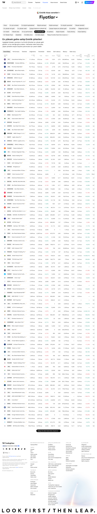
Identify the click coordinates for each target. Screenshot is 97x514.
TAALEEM (9, 362)
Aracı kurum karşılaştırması (54, 457)
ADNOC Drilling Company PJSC (20, 144)
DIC (9, 237)
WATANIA (9, 388)
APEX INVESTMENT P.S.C (18, 396)
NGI (9, 374)
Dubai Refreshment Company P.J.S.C (19, 392)
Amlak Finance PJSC (17, 255)
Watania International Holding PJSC (19, 388)
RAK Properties (17, 300)
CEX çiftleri (33, 456)
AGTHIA (9, 222)
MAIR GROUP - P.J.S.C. (17, 296)
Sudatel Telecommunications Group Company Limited (19, 314)
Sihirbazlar (68, 467)
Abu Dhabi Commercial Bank (19, 85)
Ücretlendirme (51, 446)
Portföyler (32, 481)
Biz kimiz (50, 472)
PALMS (8, 359)
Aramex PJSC (15, 207)
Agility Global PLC (16, 137)
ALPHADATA (10, 266)
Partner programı (85, 459)
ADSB (9, 337)
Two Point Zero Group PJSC (20, 200)
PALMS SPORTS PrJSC (17, 359)
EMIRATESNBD (10, 63)
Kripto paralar (33, 454)
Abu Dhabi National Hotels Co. (19, 233)
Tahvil (31, 452)
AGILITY (9, 137)
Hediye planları (51, 449)
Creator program (70, 449)
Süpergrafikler (34, 444)
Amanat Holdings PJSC (18, 385)
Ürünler (30, 2)
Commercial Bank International (19, 351)
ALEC (9, 163)
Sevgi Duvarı (69, 446)
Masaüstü (32, 494)
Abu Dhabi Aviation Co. (20, 189)
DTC (9, 270)
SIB (9, 218)
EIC (9, 318)
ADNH (8, 233)
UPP (9, 418)
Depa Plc (14, 329)
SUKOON (9, 203)
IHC (9, 59)
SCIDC (8, 411)
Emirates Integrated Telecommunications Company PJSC (19, 152)
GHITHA (9, 211)
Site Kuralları (69, 451)
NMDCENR (9, 133)
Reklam (83, 456)
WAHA (8, 325)
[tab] (5, 25)
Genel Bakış (51, 454)
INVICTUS (9, 159)
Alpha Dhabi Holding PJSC (20, 70)
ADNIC (8, 185)
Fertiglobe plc (16, 166)
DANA (8, 370)
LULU (9, 100)
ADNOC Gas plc (18, 77)
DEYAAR (9, 288)
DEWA (8, 96)
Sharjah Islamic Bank (17, 218)
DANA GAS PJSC (16, 370)
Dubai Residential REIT (19, 292)
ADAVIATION (10, 188)
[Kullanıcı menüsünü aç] (82, 2)
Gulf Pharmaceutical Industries (19, 377)
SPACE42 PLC (16, 285)
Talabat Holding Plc (18, 148)
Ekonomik (32, 472)
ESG (9, 303)
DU (8, 151)
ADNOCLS (9, 140)
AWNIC (8, 403)
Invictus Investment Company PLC (19, 159)
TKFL (9, 355)
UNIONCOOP (10, 277)
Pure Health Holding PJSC (20, 111)
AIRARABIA (9, 192)
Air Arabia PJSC (18, 192)
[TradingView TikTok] (22, 449)
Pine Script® (33, 488)
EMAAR (9, 81)
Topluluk (37, 2)
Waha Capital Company (17, 326)
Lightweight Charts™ (86, 448)
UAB (9, 333)
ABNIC (8, 311)
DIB (9, 118)
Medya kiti (50, 480)
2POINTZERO (10, 200)
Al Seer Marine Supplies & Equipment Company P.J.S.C (19, 340)
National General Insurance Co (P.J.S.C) (19, 374)
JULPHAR (9, 377)
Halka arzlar (33, 477)
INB (9, 399)
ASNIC (8, 414)
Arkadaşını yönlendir (71, 448)
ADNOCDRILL (10, 144)
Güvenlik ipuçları (52, 501)
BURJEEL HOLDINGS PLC (19, 214)
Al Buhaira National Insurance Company (19, 311)
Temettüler (33, 475)
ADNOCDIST (10, 89)
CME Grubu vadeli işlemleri (54, 464)
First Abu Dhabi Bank (17, 66)
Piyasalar (45, 2)
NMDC (8, 103)
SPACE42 (9, 285)
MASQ (8, 114)
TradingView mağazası (53, 485)
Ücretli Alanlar (69, 470)
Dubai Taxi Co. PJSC (17, 270)
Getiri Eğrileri (33, 483)
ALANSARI (9, 344)
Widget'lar (83, 444)
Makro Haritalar (34, 486)
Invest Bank (15, 400)
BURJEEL (9, 214)
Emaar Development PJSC (20, 107)
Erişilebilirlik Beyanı (52, 499)
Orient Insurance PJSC (17, 174)
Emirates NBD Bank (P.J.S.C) (20, 63)
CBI (9, 351)
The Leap (50, 459)
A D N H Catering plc (17, 307)
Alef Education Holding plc (19, 425)
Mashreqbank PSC (16, 115)
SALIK (9, 248)
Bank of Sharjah (16, 263)
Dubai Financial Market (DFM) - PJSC (19, 407)
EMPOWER (9, 240)
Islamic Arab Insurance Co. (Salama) (19, 381)
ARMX (8, 207)
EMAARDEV (10, 107)
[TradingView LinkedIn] (16, 449)
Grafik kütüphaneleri (86, 446)
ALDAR (8, 92)
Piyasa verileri (51, 448)
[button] (33, 2)
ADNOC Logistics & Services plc (19, 140)
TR (78, 2)
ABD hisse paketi (52, 467)
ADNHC (9, 307)
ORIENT (9, 174)
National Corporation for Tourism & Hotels (19, 281)
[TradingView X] (3, 449)
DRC (9, 392)
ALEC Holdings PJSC (17, 163)
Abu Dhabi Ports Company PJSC (19, 126)
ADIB (9, 129)
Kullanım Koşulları (52, 493)
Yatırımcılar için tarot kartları (55, 486)
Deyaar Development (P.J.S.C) (19, 288)
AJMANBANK (10, 322)
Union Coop (17, 277)
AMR (9, 177)
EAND (9, 74)
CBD (9, 170)
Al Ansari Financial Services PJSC (19, 344)
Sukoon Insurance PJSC (19, 203)
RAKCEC (9, 244)
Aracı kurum (54, 2)
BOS (9, 262)
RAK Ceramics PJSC (18, 244)
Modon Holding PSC (17, 155)
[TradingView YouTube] (9, 449)
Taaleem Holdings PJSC (19, 363)
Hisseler (32, 449)
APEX (9, 396)
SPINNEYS (9, 225)
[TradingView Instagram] (13, 449)
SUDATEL (9, 314)
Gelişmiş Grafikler (85, 449)
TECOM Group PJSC (17, 259)
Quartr (17, 467)
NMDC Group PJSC (16, 103)
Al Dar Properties (16, 92)
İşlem (67, 457)
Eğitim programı (85, 461)
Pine (31, 459)
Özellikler (50, 444)
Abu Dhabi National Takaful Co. (19, 355)
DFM (9, 407)
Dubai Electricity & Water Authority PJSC (19, 96)
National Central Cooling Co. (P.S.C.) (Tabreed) (19, 274)
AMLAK (9, 255)
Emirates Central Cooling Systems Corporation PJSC (19, 240)
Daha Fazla (63, 2)
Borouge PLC (16, 122)
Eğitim (67, 459)
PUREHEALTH (10, 111)
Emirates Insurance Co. (17, 318)
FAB (9, 66)
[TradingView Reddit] (25, 449)
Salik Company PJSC (17, 248)
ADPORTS (9, 126)
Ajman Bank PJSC (19, 322)
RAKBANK (9, 196)
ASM (9, 340)
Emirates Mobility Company (20, 422)
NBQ (9, 366)
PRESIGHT (9, 251)
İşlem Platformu (85, 451)
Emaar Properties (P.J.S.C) (18, 81)
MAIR (9, 296)
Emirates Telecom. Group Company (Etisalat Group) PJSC (19, 74)
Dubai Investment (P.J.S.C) (18, 237)
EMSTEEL (9, 181)
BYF (31, 451)
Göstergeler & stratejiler (71, 465)
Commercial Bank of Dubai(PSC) (19, 170)
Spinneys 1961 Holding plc (19, 226)
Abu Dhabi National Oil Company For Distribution (20, 89)
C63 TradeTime (52, 488)
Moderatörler (69, 453)
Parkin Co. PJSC (16, 348)
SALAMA (9, 381)
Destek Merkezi (52, 477)
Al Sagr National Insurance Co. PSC (19, 414)
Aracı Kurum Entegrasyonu (88, 457)
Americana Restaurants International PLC (19, 177)
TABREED (9, 274)
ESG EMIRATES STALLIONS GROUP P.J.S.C (19, 303)
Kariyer (50, 478)
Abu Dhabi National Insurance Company (19, 185)
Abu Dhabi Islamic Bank (17, 129)
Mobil (31, 493)
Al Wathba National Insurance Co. (19, 403)
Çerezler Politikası (52, 498)
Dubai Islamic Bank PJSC (18, 118)
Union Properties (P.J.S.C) (18, 418)
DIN (9, 229)
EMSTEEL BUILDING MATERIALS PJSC (19, 181)
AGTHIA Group (16, 222)
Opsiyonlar (33, 485)
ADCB (9, 85)
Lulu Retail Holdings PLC (18, 100)
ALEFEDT (9, 425)
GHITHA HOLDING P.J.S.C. (19, 211)
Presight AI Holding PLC (19, 251)
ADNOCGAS (10, 77)
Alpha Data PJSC (18, 266)
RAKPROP (9, 300)
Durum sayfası (51, 504)
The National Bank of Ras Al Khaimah (19, 196)
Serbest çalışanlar (70, 469)
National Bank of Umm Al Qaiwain (19, 366)
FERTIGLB (9, 166)
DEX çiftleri (33, 457)
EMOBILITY (9, 422)
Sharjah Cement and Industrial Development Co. (19, 411)
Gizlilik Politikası (52, 496)
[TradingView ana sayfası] (3, 2)
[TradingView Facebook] (6, 449)
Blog (49, 475)
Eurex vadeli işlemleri (53, 465)
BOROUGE (9, 122)
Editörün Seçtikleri (70, 461)
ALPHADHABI (10, 70)
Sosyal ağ (68, 444)
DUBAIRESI (9, 292)
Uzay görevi (51, 473)
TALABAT (9, 148)
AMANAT (9, 385)
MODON (9, 155)
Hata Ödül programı (53, 503)
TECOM (9, 259)
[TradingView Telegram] (19, 449)
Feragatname (51, 494)
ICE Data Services (12, 456)
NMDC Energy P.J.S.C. (19, 133)
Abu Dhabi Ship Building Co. (19, 337)
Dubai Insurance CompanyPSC (19, 229)
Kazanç (32, 473)
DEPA (9, 329)
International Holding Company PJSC (19, 59)
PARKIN (9, 348)
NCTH (9, 281)
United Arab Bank (16, 333)
